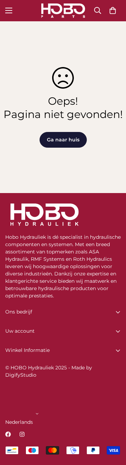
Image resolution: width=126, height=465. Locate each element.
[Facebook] (8, 434)
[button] (113, 10)
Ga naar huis (63, 139)
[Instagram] (22, 434)
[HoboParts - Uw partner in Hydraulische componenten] (63, 10)
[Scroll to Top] (113, 428)
